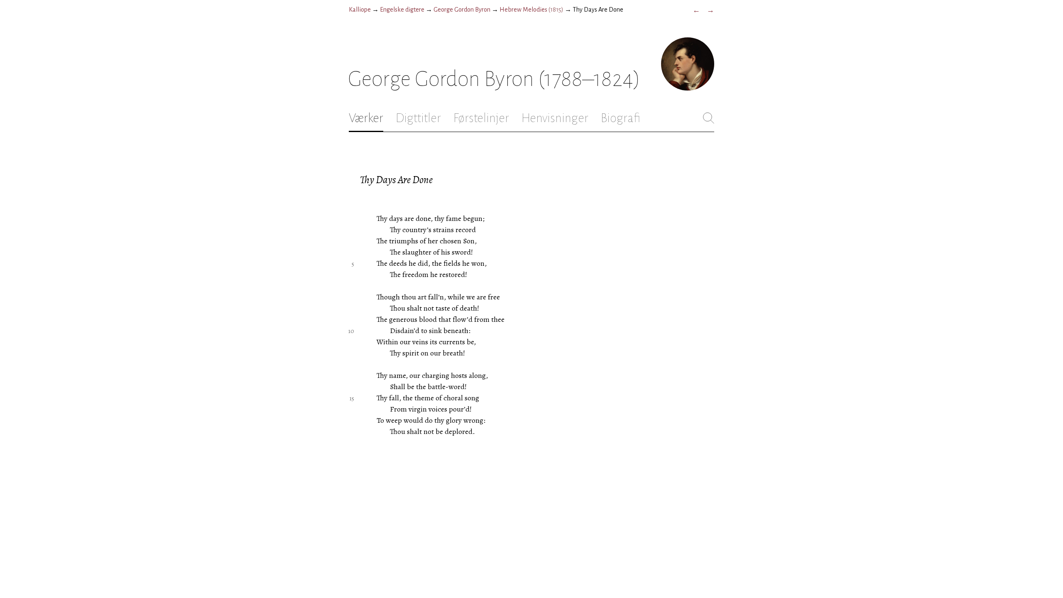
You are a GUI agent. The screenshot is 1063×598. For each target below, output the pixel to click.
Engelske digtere (402, 9)
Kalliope (360, 9)
